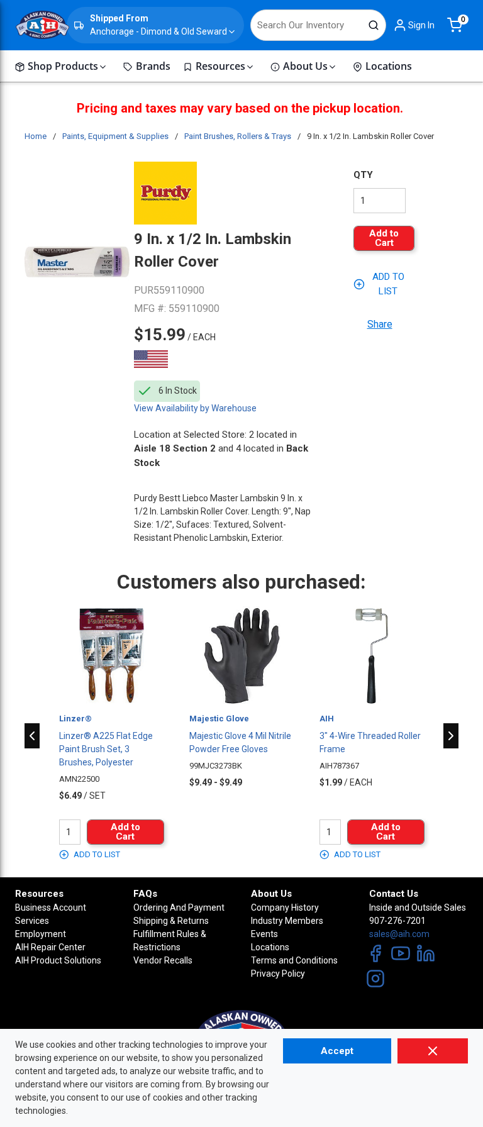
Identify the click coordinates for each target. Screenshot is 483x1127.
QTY (363, 174)
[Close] (432, 1050)
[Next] (450, 735)
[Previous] (32, 735)
